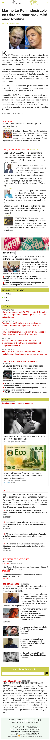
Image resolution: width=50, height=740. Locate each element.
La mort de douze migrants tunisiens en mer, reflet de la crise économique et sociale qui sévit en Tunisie (24, 524)
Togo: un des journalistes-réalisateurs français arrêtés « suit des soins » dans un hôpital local (24, 535)
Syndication (25, 736)
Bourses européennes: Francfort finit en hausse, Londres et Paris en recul (24, 385)
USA (5, 297)
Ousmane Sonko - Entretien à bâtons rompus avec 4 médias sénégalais (24, 437)
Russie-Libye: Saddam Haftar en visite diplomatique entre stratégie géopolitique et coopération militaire (21, 343)
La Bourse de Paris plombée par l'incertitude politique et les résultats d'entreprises (23, 367)
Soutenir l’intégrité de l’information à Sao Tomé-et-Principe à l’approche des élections (24, 257)
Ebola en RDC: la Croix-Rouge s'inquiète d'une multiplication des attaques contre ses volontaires (24, 352)
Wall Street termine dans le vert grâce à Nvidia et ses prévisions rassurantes (24, 389)
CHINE (6, 301)
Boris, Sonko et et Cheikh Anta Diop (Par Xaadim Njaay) (33, 654)
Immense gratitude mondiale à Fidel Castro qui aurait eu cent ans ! (34, 629)
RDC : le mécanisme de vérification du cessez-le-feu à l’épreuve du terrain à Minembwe (24, 333)
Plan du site (12, 736)
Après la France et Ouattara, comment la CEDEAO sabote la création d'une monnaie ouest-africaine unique (23, 475)
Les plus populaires (25, 403)
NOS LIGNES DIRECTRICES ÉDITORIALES (23, 683)
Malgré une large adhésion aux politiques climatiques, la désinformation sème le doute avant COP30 (24, 278)
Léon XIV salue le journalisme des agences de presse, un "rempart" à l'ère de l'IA (23, 284)
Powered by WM (36, 736)
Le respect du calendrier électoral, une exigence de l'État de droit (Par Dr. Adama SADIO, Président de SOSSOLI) (24, 588)
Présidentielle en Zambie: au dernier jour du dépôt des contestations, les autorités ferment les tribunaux (24, 546)
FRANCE (7, 294)
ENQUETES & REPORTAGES (16, 149)
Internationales (8, 491)
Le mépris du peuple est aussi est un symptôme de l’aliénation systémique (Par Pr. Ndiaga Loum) (34, 642)
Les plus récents (8, 403)
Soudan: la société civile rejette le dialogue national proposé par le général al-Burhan (21, 324)
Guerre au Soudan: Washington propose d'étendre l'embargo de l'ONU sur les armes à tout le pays (25, 512)
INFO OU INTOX (9, 253)
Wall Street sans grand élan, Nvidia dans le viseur (26, 392)
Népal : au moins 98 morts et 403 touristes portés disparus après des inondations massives (25, 495)
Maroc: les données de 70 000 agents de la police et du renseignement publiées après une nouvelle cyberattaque (24, 314)
